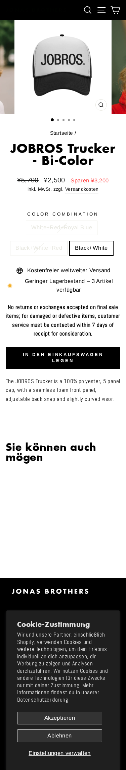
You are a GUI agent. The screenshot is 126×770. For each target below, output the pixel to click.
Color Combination (63, 214)
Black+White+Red (38, 248)
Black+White (91, 248)
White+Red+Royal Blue (61, 227)
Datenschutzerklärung (42, 699)
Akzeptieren (59, 718)
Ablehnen (59, 735)
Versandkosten (81, 189)
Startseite (61, 133)
